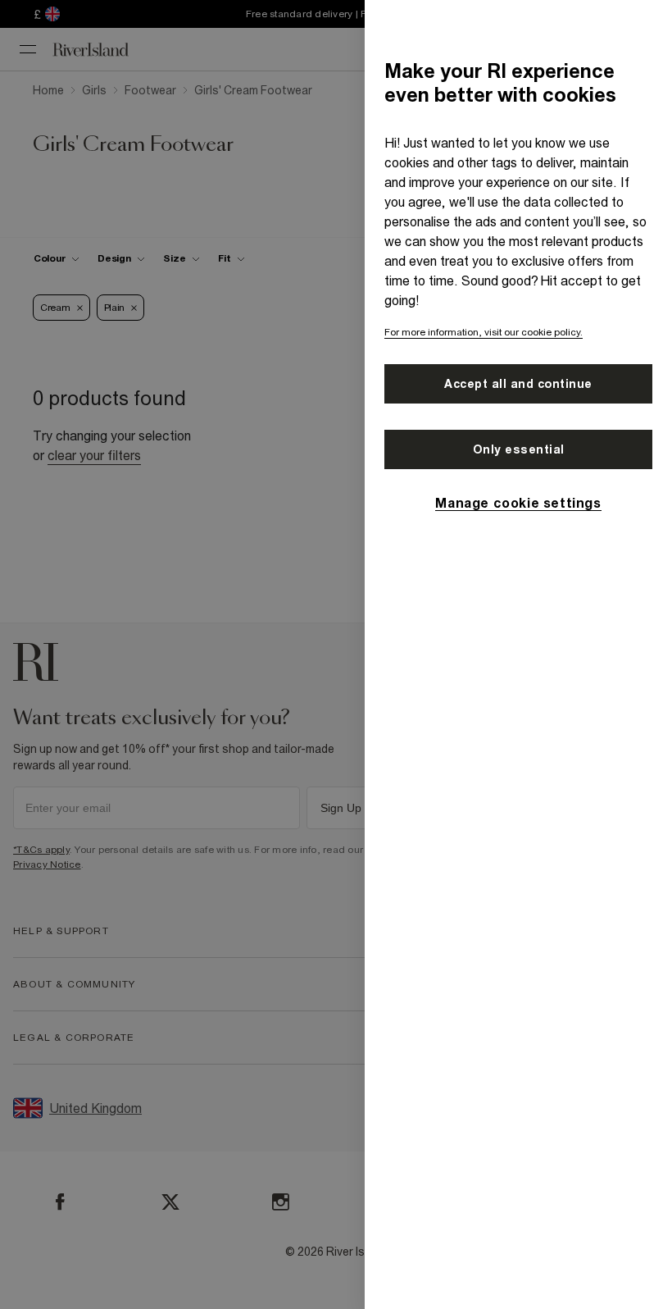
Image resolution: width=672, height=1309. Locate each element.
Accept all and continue (518, 383)
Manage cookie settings (518, 502)
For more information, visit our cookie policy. (483, 332)
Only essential (519, 449)
